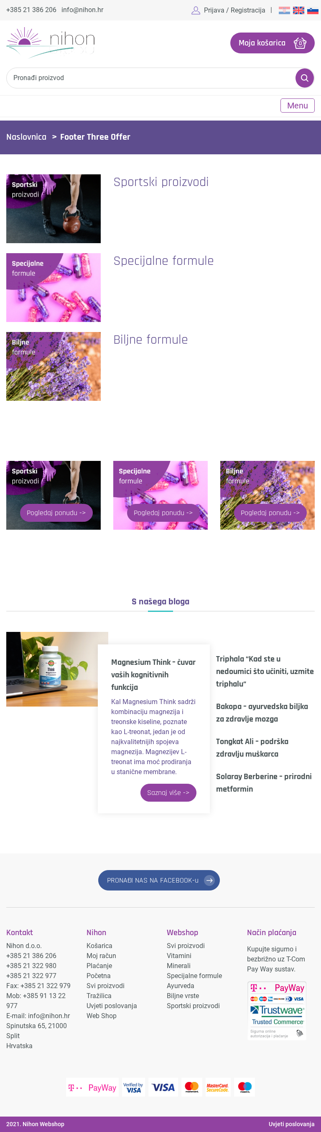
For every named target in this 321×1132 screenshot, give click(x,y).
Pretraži (305, 78)
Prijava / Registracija (234, 10)
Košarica (99, 946)
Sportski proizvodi (161, 182)
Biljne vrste (183, 996)
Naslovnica (26, 137)
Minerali (179, 966)
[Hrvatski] (284, 10)
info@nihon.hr (82, 10)
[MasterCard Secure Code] (218, 1087)
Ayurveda (180, 986)
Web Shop (102, 1016)
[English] (298, 10)
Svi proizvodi (106, 986)
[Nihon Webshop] (50, 43)
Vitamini (179, 956)
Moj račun (101, 956)
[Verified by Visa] (133, 1087)
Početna (99, 976)
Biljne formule (150, 339)
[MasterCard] (192, 1087)
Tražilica (99, 996)
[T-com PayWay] (92, 1087)
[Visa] (163, 1087)
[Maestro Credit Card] (244, 1087)
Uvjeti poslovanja (112, 1006)
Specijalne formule (163, 260)
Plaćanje (99, 966)
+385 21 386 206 (31, 10)
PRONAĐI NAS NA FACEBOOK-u (153, 880)
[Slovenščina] (312, 10)
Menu (297, 106)
